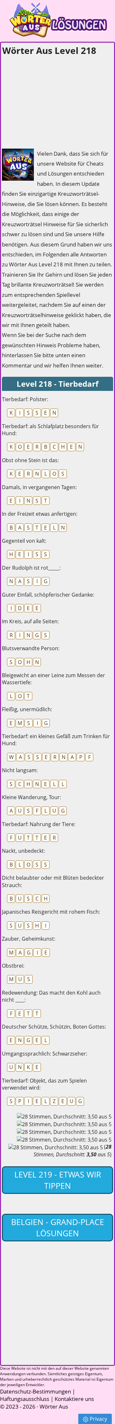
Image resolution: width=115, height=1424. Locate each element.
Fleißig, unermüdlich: (27, 709)
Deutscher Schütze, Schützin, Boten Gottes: (54, 1026)
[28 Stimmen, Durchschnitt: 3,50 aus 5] (64, 1116)
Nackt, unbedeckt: (23, 850)
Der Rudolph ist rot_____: (31, 567)
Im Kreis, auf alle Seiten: (30, 621)
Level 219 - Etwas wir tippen (57, 1180)
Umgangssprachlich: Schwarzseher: (44, 1053)
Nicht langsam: (20, 770)
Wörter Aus (54, 1406)
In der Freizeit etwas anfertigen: (39, 513)
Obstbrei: (13, 965)
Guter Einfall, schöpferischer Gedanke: (48, 594)
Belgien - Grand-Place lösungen (57, 1227)
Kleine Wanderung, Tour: (31, 797)
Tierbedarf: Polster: (25, 399)
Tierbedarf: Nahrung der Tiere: (38, 824)
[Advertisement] (50, 100)
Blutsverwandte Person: (30, 648)
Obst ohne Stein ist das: (30, 460)
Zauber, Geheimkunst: (28, 938)
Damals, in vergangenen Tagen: (39, 487)
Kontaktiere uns (74, 1398)
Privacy (98, 1418)
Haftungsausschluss (24, 1398)
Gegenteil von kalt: (24, 540)
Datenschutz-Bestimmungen (35, 1391)
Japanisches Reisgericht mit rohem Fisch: (51, 911)
